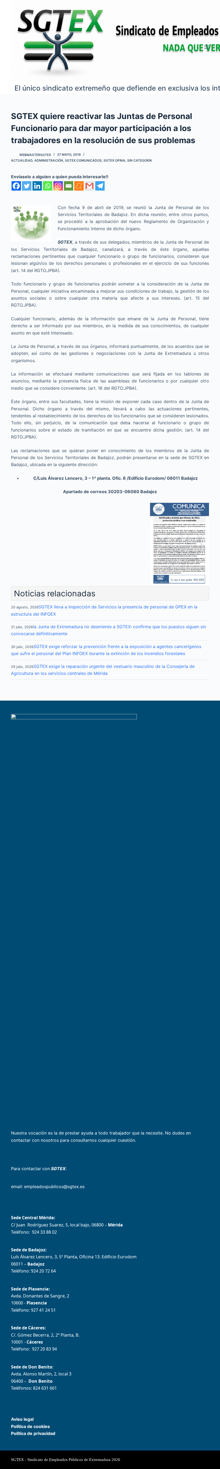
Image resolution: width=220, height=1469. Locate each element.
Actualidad (21, 160)
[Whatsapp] (47, 186)
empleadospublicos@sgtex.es (54, 1186)
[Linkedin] (37, 186)
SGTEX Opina (114, 160)
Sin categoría (139, 160)
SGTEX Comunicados (83, 160)
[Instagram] (58, 186)
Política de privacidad (33, 1433)
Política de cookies (30, 1426)
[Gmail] (89, 186)
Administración (48, 160)
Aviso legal (22, 1419)
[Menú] (206, 46)
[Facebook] (16, 186)
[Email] (68, 186)
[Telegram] (100, 186)
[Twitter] (26, 186)
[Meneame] (79, 186)
